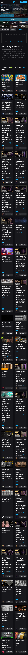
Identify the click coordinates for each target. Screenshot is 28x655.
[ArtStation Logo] (14, 2)
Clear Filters (20, 41)
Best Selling (11, 65)
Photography (5, 29)
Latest (3, 69)
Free (23, 67)
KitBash (13, 29)
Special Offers (7, 67)
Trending (4, 65)
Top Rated (18, 67)
